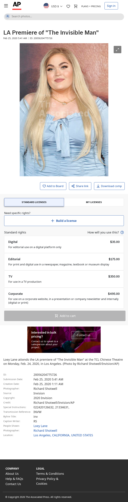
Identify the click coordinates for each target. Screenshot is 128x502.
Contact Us (13, 484)
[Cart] (76, 6)
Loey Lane (41, 426)
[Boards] (68, 6)
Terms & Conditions (50, 474)
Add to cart (67, 316)
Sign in (111, 6)
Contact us (83, 335)
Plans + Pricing (91, 6)
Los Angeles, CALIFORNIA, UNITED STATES (63, 435)
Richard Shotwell (45, 430)
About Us (12, 474)
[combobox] (55, 5)
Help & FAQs (14, 479)
